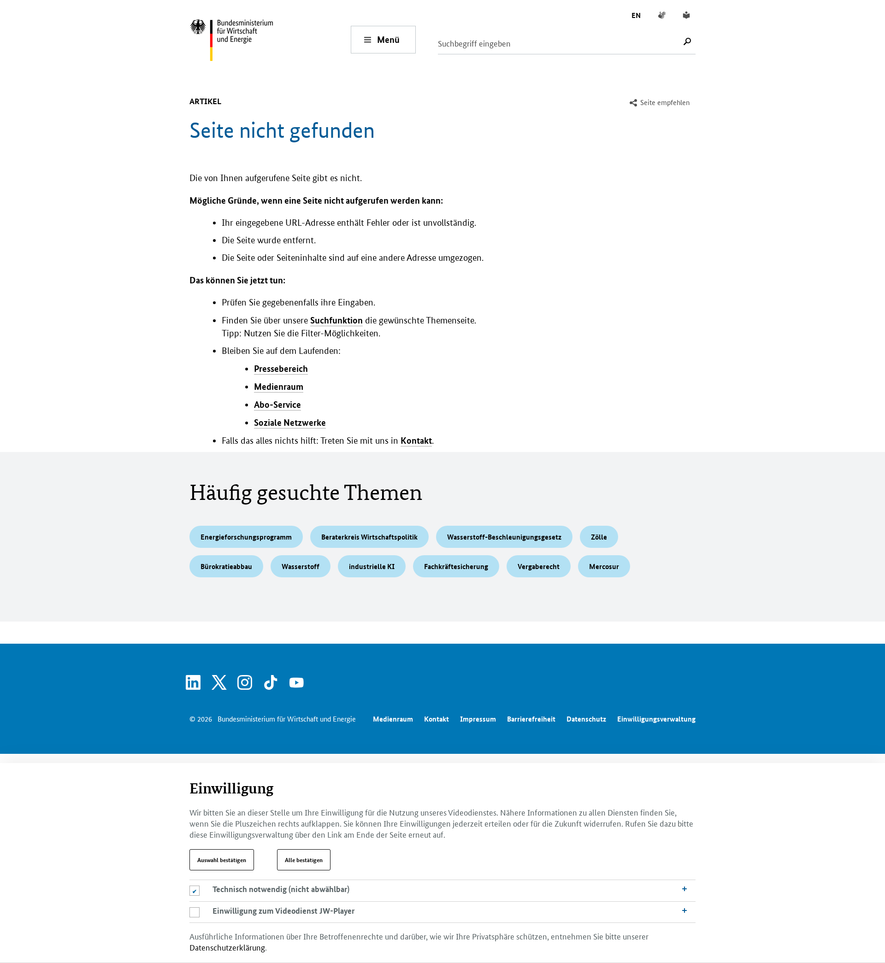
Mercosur (604, 566)
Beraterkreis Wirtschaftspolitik (369, 537)
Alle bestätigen (304, 860)
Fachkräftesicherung (456, 566)
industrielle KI (372, 566)
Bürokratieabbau (226, 566)
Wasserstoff (300, 566)
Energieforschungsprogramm (246, 537)
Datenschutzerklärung (227, 946)
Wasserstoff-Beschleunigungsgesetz (504, 537)
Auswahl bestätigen (221, 860)
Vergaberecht (539, 566)
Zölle (599, 537)
